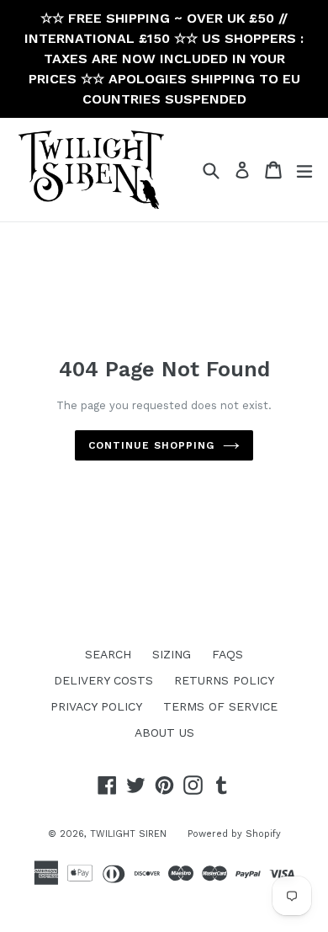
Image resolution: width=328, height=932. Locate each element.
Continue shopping (151, 445)
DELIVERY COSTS (103, 680)
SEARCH (108, 654)
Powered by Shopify (234, 833)
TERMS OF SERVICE (220, 706)
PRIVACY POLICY (96, 706)
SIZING (171, 654)
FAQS (227, 654)
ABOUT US (164, 732)
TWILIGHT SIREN (128, 833)
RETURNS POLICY (224, 680)
